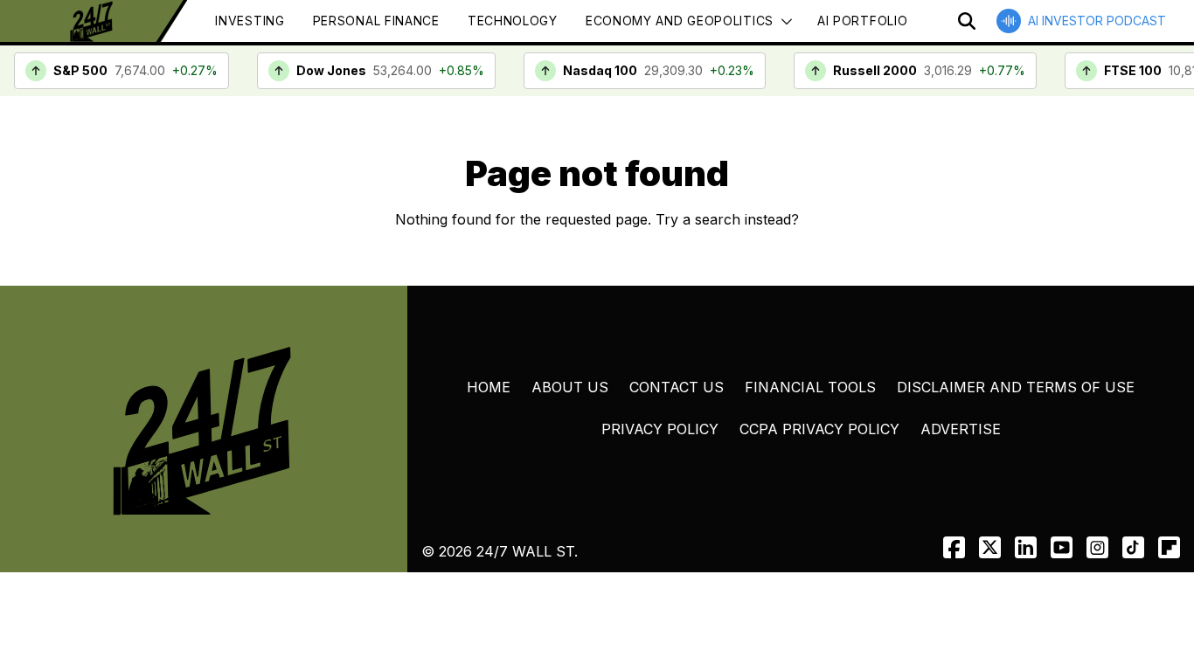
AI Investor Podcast (1097, 20)
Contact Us (676, 387)
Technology (513, 20)
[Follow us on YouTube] (1062, 547)
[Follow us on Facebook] (954, 547)
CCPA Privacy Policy (819, 429)
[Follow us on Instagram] (1097, 547)
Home (488, 387)
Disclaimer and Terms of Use (1016, 387)
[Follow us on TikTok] (1133, 547)
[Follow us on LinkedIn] (1026, 547)
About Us (569, 387)
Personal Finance (376, 20)
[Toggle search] (966, 21)
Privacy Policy (659, 429)
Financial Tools (810, 387)
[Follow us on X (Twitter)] (990, 547)
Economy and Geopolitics (680, 20)
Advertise (960, 429)
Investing (249, 20)
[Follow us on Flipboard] (1169, 547)
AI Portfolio (862, 20)
